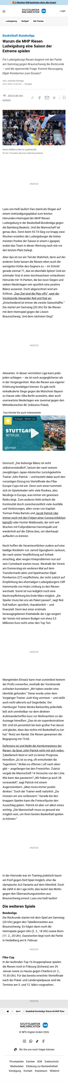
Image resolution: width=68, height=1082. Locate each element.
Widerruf (54, 1070)
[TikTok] (37, 1041)
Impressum (41, 1070)
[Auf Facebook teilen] (39, 98)
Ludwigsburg (11, 21)
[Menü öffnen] (4, 11)
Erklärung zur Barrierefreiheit (42, 1066)
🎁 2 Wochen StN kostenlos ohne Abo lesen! (34, 2)
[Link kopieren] (32, 97)
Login (62, 11)
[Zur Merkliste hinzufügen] (63, 98)
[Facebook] (43, 1041)
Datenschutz (52, 1061)
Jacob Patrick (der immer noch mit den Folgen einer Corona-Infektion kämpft (34, 518)
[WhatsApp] (30, 1041)
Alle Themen (38, 21)
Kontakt (28, 1070)
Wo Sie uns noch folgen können (36, 1049)
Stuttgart (25, 21)
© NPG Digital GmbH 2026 (34, 1032)
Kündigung (15, 1070)
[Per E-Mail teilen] (47, 98)
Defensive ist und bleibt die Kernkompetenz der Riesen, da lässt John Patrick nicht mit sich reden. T (33, 750)
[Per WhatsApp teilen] (54, 98)
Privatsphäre (16, 1061)
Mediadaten (17, 1066)
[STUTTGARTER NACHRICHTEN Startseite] (34, 11)
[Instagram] (24, 1041)
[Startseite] (7, 1011)
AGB (39, 1061)
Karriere (30, 1061)
